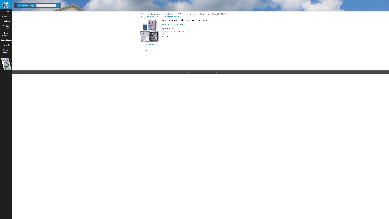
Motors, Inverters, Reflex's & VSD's (211, 14)
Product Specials (6, 27)
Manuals (6, 45)
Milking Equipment (152, 14)
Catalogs (6, 21)
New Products (6, 34)
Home (6, 11)
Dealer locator (23, 6)
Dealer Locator (6, 51)
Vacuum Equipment (187, 14)
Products (6, 16)
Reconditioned (6, 40)
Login (32, 6)
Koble (218, 72)
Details (144, 50)
